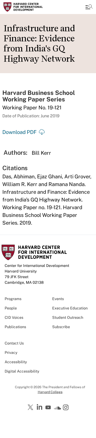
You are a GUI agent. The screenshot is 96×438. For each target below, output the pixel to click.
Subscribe (61, 327)
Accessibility (16, 362)
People (11, 308)
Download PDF (19, 132)
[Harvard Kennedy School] (31, 7)
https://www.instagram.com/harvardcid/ (66, 408)
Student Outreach (67, 317)
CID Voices (14, 317)
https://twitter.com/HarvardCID (31, 408)
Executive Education (70, 308)
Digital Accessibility (22, 371)
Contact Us (14, 343)
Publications (15, 327)
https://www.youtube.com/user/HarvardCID (48, 407)
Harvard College (50, 392)
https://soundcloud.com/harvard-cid (57, 409)
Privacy (11, 352)
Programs (13, 299)
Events (58, 299)
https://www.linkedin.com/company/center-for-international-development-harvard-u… (40, 407)
